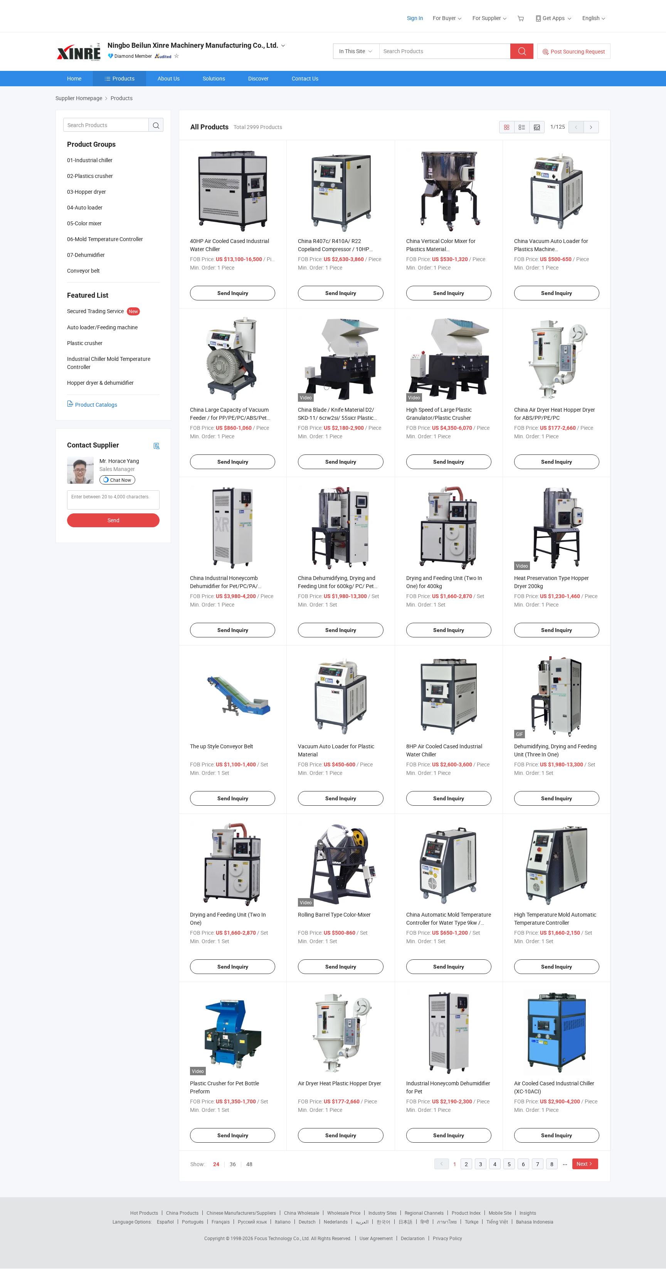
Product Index (466, 1213)
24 (216, 1164)
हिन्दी (424, 1222)
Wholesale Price (343, 1213)
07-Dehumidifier (86, 254)
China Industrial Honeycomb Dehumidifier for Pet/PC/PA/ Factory (224, 586)
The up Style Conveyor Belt (221, 746)
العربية (362, 1222)
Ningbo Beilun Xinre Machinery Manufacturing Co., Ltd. (193, 45)
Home (74, 78)
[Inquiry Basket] (522, 18)
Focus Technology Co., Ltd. (282, 1238)
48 (249, 1164)
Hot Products (144, 1213)
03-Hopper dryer (86, 191)
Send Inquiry (232, 293)
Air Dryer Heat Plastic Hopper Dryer (339, 1083)
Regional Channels (424, 1213)
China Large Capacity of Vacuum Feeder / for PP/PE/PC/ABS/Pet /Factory (229, 417)
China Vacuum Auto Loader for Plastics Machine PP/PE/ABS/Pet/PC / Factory (551, 249)
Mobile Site (500, 1213)
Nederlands (336, 1222)
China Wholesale (301, 1213)
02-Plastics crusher (90, 175)
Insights (528, 1213)
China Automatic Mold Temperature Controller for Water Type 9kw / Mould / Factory (448, 922)
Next (582, 1163)
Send (113, 520)
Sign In (415, 18)
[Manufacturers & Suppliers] (105, 15)
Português (193, 1222)
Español (165, 1222)
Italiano (283, 1222)
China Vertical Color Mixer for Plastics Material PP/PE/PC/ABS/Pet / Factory (441, 249)
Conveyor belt (83, 270)
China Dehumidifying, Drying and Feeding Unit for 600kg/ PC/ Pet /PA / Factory (336, 586)
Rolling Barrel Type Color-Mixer (334, 914)
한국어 (383, 1222)
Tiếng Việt (497, 1222)
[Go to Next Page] (591, 127)
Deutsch (307, 1222)
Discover (258, 78)
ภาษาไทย (447, 1222)
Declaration (413, 1238)
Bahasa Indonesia (534, 1222)
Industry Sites (382, 1213)
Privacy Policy (447, 1238)
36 (233, 1164)
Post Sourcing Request (578, 51)
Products (124, 78)
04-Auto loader (85, 207)
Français (221, 1222)
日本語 (405, 1222)
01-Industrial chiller (90, 160)
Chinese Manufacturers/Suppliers (241, 1213)
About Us (169, 78)
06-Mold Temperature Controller (105, 239)
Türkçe (471, 1222)
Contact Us (305, 78)
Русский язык (252, 1222)
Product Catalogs (96, 404)
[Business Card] (156, 445)
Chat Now (120, 480)
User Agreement (376, 1238)
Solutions (214, 78)
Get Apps (554, 18)
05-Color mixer (84, 223)
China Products (182, 1213)
